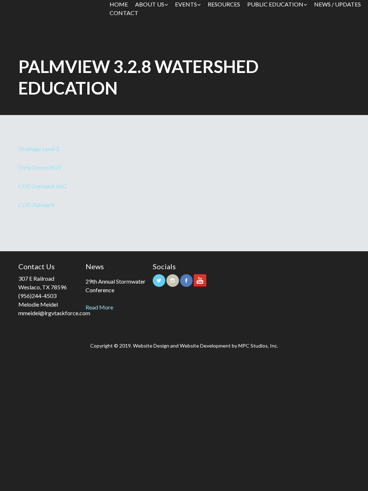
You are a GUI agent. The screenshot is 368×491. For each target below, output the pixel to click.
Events (186, 4)
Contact (124, 12)
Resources (224, 4)
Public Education (275, 4)
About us (149, 4)
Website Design (151, 346)
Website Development (205, 346)
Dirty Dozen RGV (39, 167)
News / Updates (337, 4)
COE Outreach (36, 204)
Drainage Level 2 (38, 148)
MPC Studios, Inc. (258, 346)
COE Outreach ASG (42, 186)
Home (119, 4)
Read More (99, 307)
